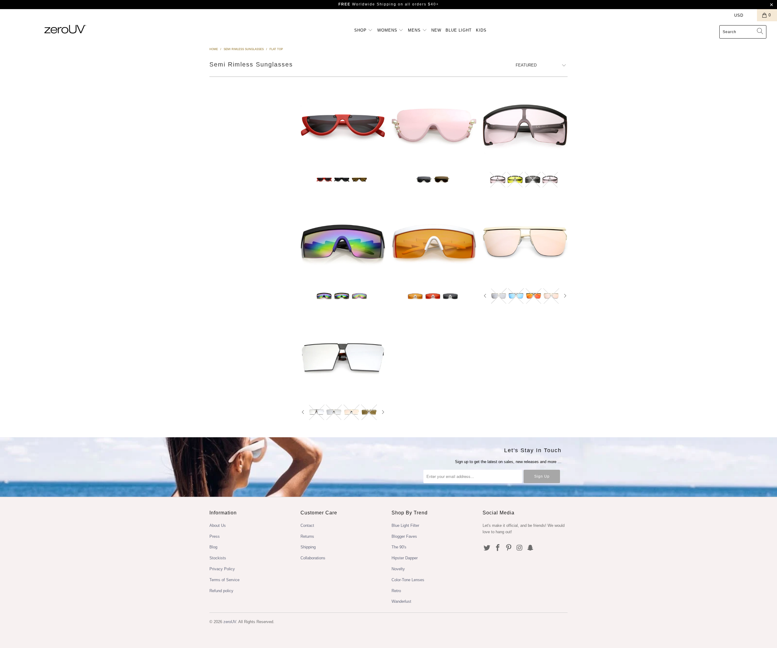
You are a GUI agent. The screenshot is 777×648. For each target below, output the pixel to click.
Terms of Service (224, 580)
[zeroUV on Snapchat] (530, 548)
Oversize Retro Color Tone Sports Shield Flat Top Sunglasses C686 (525, 125)
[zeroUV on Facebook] (498, 548)
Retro (396, 590)
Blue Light (459, 30)
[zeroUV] (65, 29)
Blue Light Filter (405, 525)
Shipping (308, 547)
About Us (217, 525)
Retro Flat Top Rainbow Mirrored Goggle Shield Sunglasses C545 (342, 241)
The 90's (399, 547)
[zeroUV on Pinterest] (508, 548)
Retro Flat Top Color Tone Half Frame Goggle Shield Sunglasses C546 (434, 241)
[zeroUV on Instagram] (519, 548)
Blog (213, 547)
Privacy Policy (222, 569)
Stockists (217, 558)
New (436, 30)
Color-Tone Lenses (408, 580)
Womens (388, 30)
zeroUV (229, 621)
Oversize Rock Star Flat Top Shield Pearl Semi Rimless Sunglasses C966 (434, 125)
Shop (361, 30)
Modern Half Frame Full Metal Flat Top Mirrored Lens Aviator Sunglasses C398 (525, 241)
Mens (415, 30)
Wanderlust (401, 601)
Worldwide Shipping (367, 4)
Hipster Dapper (405, 558)
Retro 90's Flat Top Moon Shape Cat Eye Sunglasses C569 (342, 125)
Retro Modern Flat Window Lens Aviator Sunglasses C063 (342, 357)
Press (214, 536)
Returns (307, 536)
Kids (481, 30)
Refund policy (221, 590)
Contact (307, 525)
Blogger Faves (404, 536)
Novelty (398, 569)
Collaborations (312, 558)
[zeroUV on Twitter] (487, 548)
